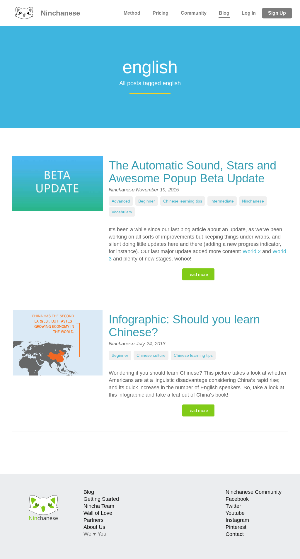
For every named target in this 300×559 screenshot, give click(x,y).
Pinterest (236, 527)
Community (194, 13)
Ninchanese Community (254, 492)
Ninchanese (59, 13)
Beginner (146, 201)
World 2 (252, 251)
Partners (93, 520)
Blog (224, 13)
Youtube (235, 513)
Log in (249, 13)
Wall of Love (97, 513)
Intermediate (222, 201)
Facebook (237, 499)
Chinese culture (151, 355)
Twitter (233, 506)
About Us (94, 527)
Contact (235, 534)
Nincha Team (98, 506)
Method (132, 13)
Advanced (121, 201)
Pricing (160, 13)
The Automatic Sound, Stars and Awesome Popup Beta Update (192, 172)
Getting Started (101, 499)
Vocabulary (122, 212)
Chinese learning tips (182, 201)
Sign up (277, 13)
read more (198, 274)
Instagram (237, 520)
